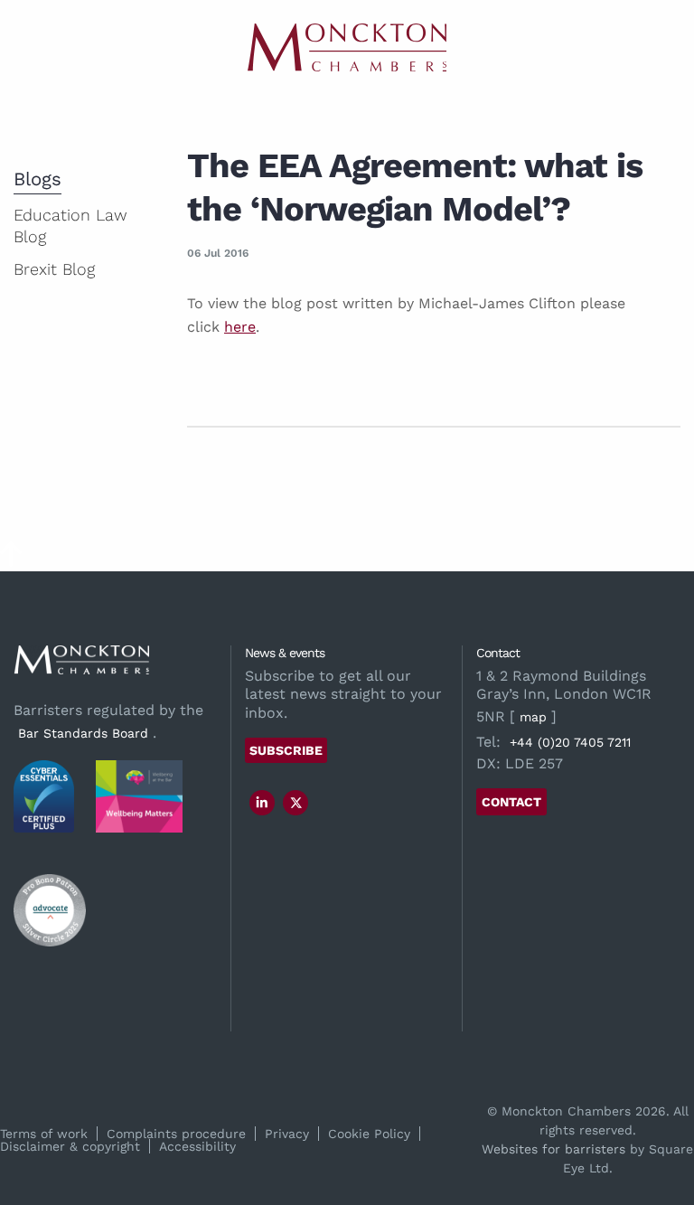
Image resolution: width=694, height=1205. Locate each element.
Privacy (287, 1133)
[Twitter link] (296, 802)
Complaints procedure (176, 1133)
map (533, 717)
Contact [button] (511, 802)
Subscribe (286, 750)
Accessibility (197, 1146)
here (240, 326)
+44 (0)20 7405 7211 (570, 742)
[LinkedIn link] (262, 802)
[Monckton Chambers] (347, 47)
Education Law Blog (70, 225)
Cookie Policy (369, 1133)
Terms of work (44, 1133)
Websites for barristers (553, 1149)
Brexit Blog (54, 268)
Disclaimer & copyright (70, 1146)
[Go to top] (11, 560)
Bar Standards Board (83, 733)
